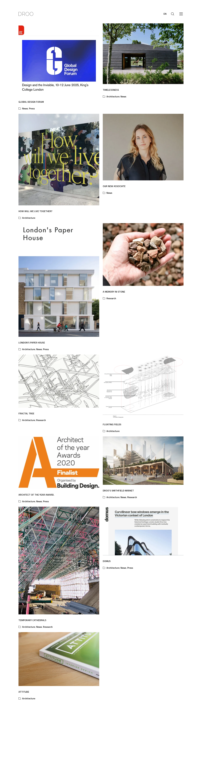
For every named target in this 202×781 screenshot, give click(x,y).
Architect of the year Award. (36, 494)
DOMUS (107, 561)
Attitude (23, 692)
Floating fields (112, 424)
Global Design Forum (31, 102)
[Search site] (172, 14)
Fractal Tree (26, 413)
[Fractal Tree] (58, 381)
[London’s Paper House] (58, 280)
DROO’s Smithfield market (118, 490)
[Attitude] (58, 659)
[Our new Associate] (143, 147)
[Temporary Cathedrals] (58, 560)
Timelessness (111, 90)
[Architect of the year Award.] (58, 462)
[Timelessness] (143, 53)
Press (32, 108)
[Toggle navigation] (181, 14)
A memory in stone (114, 291)
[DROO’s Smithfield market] (143, 460)
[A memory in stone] (143, 254)
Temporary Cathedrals (32, 620)
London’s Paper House (31, 342)
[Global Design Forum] (58, 59)
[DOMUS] (143, 531)
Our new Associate (114, 186)
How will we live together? (35, 211)
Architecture (112, 96)
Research (111, 298)
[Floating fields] (143, 386)
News (25, 108)
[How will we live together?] (58, 159)
